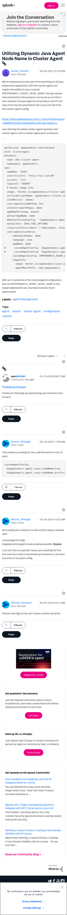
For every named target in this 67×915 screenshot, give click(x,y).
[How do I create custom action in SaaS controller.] (63, 356)
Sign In (51, 5)
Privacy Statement (32, 901)
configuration (51, 311)
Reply (11, 338)
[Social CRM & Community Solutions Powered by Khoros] (56, 868)
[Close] (62, 887)
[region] (33, 898)
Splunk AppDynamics (15, 35)
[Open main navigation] (63, 5)
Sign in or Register (27, 24)
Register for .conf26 (33, 675)
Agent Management (25, 299)
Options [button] (61, 36)
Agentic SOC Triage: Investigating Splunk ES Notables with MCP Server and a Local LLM (29, 806)
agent (5, 311)
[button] (63, 47)
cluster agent (32, 311)
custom (7, 316)
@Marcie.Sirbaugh (15, 386)
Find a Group (33, 752)
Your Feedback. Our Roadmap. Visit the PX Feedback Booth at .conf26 (28, 781)
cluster (16, 311)
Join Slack (34, 715)
